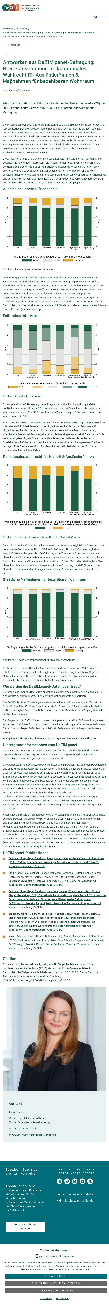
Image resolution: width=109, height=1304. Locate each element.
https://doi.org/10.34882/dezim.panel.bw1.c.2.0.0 (42, 980)
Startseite (8, 29)
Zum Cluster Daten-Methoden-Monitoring (32, 1135)
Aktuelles (22, 29)
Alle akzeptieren (56, 1276)
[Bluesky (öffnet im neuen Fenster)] (76, 1183)
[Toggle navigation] (105, 17)
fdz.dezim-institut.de (83, 739)
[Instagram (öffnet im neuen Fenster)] (68, 1183)
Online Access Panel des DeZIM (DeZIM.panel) (34, 751)
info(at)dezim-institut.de (78, 1200)
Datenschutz (62, 1299)
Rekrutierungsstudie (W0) (88, 129)
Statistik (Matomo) (48, 1256)
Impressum (46, 1299)
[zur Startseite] (20, 7)
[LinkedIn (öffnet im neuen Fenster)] (60, 1183)
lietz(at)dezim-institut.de (23, 1129)
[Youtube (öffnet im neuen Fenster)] (83, 1183)
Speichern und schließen (56, 1291)
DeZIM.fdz (36, 692)
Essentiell (69, 1256)
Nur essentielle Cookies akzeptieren (56, 1283)
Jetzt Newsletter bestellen (25, 1226)
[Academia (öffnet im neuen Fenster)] (91, 1183)
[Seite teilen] (5, 53)
